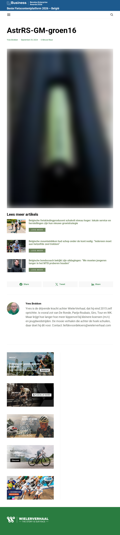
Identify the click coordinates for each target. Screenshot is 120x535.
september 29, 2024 (29, 40)
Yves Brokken (12, 40)
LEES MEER (37, 230)
